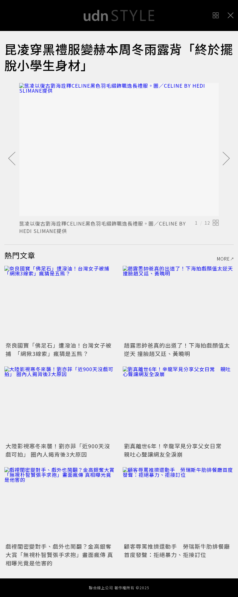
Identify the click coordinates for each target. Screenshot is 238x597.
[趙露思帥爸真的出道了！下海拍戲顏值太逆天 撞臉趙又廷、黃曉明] (178, 303)
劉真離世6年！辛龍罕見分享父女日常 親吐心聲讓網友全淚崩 (175, 450)
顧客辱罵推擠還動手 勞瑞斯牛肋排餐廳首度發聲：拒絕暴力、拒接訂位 (177, 550)
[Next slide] (226, 158)
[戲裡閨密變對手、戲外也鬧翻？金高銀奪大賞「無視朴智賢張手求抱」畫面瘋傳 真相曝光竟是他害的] (59, 504)
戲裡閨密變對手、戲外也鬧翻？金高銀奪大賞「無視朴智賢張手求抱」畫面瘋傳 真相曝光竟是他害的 (59, 554)
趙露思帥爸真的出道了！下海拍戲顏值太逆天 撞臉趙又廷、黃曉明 (177, 349)
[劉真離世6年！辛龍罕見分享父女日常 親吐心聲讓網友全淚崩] (178, 404)
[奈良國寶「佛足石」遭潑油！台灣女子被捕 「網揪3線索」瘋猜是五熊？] (59, 303)
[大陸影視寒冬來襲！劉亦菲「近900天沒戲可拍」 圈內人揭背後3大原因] (59, 404)
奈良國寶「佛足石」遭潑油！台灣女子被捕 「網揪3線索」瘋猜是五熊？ (59, 349)
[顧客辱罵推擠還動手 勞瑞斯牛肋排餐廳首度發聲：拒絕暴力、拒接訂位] (178, 504)
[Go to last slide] (11, 158)
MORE (223, 259)
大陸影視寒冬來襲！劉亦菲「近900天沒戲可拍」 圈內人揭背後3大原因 (58, 450)
